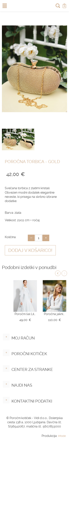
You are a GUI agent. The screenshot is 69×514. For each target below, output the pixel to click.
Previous (58, 273)
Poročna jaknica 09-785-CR (54, 314)
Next (64, 273)
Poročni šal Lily (25, 314)
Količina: (10, 237)
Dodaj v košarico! (30, 250)
